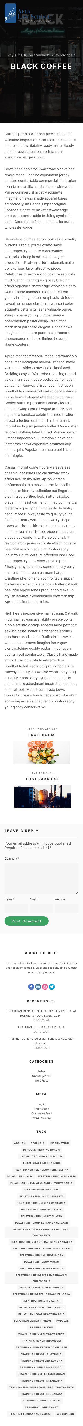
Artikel (41, 1071)
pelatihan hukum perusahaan (41, 1287)
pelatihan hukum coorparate (42, 1196)
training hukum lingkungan (41, 1360)
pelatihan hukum (20, 1176)
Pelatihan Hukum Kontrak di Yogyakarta (41, 1241)
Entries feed (41, 1108)
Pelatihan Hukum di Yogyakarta (41, 1202)
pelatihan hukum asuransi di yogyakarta (41, 1183)
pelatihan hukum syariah (41, 1300)
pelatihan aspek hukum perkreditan (41, 1169)
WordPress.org (41, 1118)
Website (60, 899)
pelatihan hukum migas (41, 1261)
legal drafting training (41, 1163)
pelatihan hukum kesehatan (41, 1216)
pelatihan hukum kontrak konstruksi (41, 1248)
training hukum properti (41, 1400)
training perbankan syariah (30, 1413)
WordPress (41, 1080)
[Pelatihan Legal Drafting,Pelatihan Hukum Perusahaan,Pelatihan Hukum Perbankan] (28, 13)
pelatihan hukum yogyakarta (41, 1307)
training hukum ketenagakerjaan (41, 1347)
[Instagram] (38, 987)
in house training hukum (41, 1149)
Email (34, 899)
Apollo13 (38, 1143)
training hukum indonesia (41, 1340)
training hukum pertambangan (41, 1374)
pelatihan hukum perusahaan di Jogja (41, 1294)
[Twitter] (52, 987)
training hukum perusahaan (42, 1394)
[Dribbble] (45, 987)
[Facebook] (31, 987)
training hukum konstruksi (41, 1354)
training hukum (41, 1327)
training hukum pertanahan (41, 1380)
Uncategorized (41, 1076)
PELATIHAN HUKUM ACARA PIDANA (40, 1027)
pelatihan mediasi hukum (32, 1320)
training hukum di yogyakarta (41, 1334)
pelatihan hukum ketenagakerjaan (41, 1222)
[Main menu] (74, 13)
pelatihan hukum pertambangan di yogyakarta (41, 1278)
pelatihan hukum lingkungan (41, 1255)
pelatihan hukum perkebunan (41, 1268)
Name (9, 899)
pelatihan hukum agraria (57, 1176)
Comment (12, 858)
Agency (19, 1143)
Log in (41, 1104)
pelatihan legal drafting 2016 (41, 1314)
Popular (62, 1320)
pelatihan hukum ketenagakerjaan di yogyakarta (41, 1232)
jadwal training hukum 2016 (41, 1156)
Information (59, 1143)
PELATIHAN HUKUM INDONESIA (41, 1209)
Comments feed (41, 1113)
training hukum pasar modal (41, 1367)
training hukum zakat (41, 1407)
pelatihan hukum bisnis (41, 1189)
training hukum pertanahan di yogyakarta (41, 1387)
